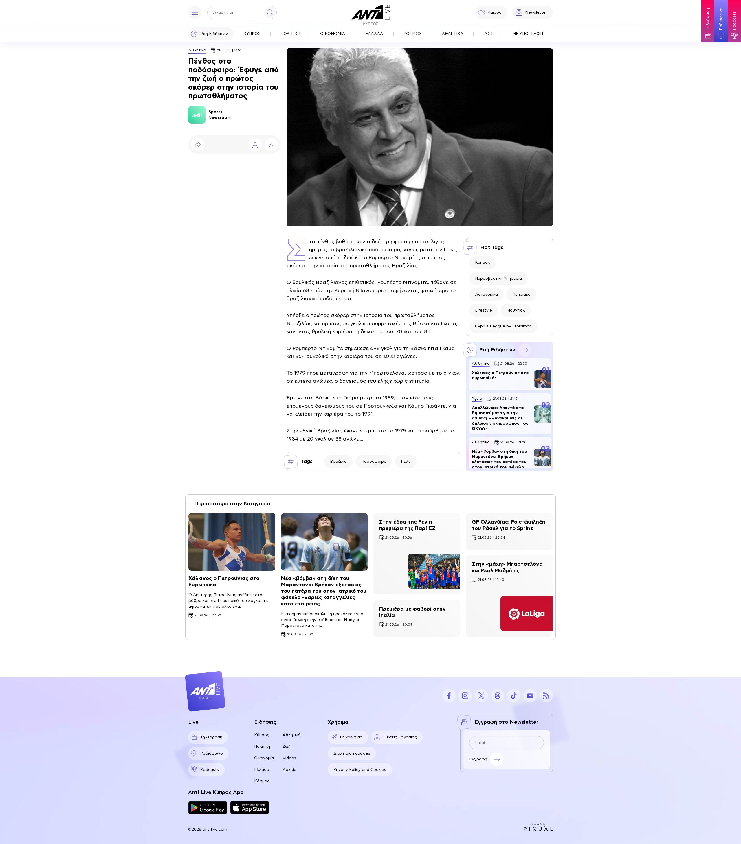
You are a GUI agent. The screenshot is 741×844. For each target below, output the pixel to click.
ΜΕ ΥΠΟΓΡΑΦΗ (527, 34)
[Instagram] (465, 695)
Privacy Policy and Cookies (359, 770)
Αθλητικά (197, 50)
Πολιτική (262, 747)
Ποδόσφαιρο (373, 462)
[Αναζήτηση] (270, 12)
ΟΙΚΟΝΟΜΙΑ (332, 34)
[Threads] (497, 695)
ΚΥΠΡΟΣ (252, 34)
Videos (289, 758)
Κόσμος (261, 781)
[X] (481, 695)
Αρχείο (289, 770)
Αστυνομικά (486, 294)
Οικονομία (264, 758)
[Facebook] (449, 695)
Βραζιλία (338, 462)
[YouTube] (530, 695)
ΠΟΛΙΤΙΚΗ (290, 34)
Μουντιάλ (516, 310)
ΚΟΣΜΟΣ (412, 34)
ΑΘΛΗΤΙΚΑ (452, 34)
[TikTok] (513, 695)
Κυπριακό (521, 294)
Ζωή (287, 747)
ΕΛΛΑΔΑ (374, 34)
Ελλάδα (261, 770)
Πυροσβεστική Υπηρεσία (498, 279)
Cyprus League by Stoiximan (503, 326)
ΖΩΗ (487, 34)
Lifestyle (483, 310)
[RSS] (546, 695)
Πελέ (406, 462)
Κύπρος (482, 263)
